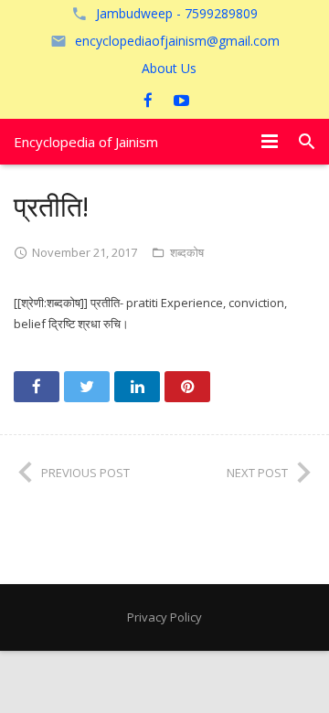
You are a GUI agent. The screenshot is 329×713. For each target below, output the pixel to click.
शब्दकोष (187, 252)
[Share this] (36, 386)
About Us (169, 68)
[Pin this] (187, 386)
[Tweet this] (87, 386)
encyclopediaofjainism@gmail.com (177, 40)
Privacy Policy (164, 617)
